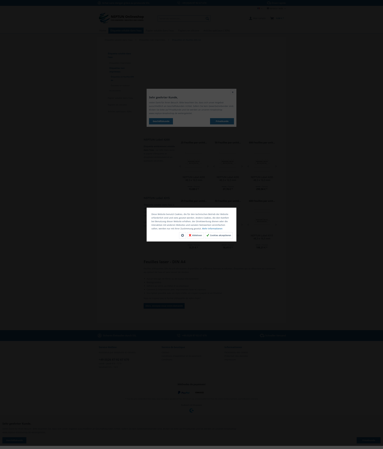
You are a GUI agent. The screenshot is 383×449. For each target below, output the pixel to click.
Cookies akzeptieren (220, 235)
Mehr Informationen (212, 228)
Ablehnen (197, 235)
